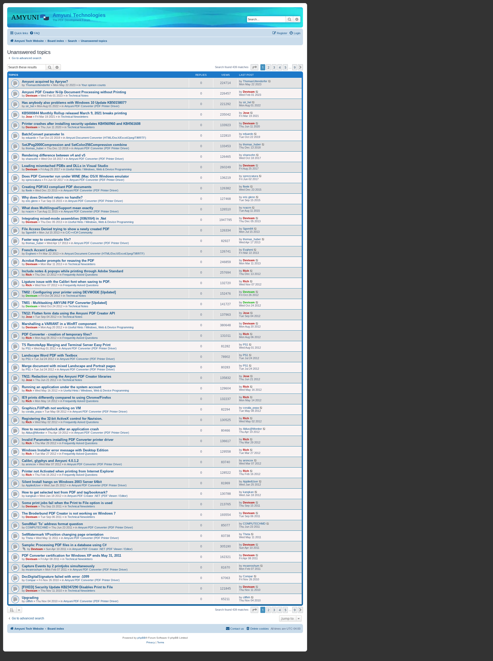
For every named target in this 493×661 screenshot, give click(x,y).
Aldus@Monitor (35, 432)
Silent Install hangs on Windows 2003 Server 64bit (62, 482)
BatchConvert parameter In (43, 134)
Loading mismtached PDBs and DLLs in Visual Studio (65, 166)
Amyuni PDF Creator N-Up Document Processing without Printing (74, 92)
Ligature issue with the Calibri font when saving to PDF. (66, 282)
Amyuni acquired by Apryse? (45, 81)
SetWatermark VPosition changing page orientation (62, 534)
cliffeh (29, 601)
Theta (29, 537)
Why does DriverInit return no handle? (52, 197)
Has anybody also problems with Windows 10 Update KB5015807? (74, 103)
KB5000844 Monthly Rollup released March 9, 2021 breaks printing (74, 113)
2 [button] (268, 67)
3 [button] (274, 67)
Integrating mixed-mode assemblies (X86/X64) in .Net (64, 218)
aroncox (31, 464)
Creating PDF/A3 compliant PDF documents (56, 187)
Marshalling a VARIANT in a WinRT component (59, 324)
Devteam (31, 95)
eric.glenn (32, 200)
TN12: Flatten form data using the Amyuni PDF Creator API (68, 313)
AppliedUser (33, 485)
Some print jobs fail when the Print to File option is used (67, 503)
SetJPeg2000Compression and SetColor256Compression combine (74, 145)
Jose (29, 116)
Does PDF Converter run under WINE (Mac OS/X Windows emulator (75, 176)
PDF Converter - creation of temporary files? (57, 334)
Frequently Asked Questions (80, 274)
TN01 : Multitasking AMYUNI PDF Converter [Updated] (64, 303)
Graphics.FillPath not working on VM (51, 408)
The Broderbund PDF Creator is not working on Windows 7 (69, 513)
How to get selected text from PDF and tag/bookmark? (65, 492)
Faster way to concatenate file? (46, 239)
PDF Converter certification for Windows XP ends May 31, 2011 (71, 555)
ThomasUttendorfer (38, 85)
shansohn (32, 158)
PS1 (28, 348)
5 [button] (285, 67)
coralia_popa (34, 411)
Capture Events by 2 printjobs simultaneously (58, 566)
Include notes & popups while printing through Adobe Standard (72, 271)
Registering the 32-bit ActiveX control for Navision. (62, 419)
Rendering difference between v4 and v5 (53, 155)
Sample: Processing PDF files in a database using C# (64, 545)
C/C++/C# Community (79, 232)
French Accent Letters (39, 250)
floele (29, 190)
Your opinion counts (93, 85)
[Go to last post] (269, 81)
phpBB (141, 637)
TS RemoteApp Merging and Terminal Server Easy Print (66, 345)
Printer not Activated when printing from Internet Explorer (68, 471)
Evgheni (31, 253)
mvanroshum (34, 569)
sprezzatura (33, 179)
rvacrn (30, 211)
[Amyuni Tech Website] (30, 16)
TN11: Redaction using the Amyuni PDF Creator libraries (66, 376)
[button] (254, 67)
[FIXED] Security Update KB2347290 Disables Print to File (67, 587)
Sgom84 (31, 232)
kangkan (31, 495)
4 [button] (280, 67)
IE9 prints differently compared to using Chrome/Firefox (66, 397)
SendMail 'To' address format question (52, 524)
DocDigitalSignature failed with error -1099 (55, 577)
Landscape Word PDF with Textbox (49, 355)
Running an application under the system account (61, 387)
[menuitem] (35, 33)
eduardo (31, 137)
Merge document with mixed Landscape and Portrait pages (69, 366)
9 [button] (295, 67)
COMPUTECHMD (37, 527)
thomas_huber (35, 148)
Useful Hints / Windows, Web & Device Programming (98, 169)
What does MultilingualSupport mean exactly (57, 208)
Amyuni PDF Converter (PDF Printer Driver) (91, 106)
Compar (31, 580)
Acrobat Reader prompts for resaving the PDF (58, 261)
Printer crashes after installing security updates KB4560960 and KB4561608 (81, 124)
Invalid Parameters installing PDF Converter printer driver (67, 440)
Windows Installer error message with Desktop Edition (65, 450)
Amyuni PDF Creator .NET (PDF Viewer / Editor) (97, 495)
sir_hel (30, 106)
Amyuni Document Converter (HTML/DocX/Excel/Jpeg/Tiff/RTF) (106, 137)
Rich (29, 274)
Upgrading (30, 598)
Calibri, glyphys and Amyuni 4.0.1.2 (50, 461)
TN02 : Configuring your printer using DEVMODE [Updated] (69, 292)
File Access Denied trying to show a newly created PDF (65, 229)
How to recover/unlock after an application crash (60, 429)
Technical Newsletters (74, 116)
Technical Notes (79, 95)
